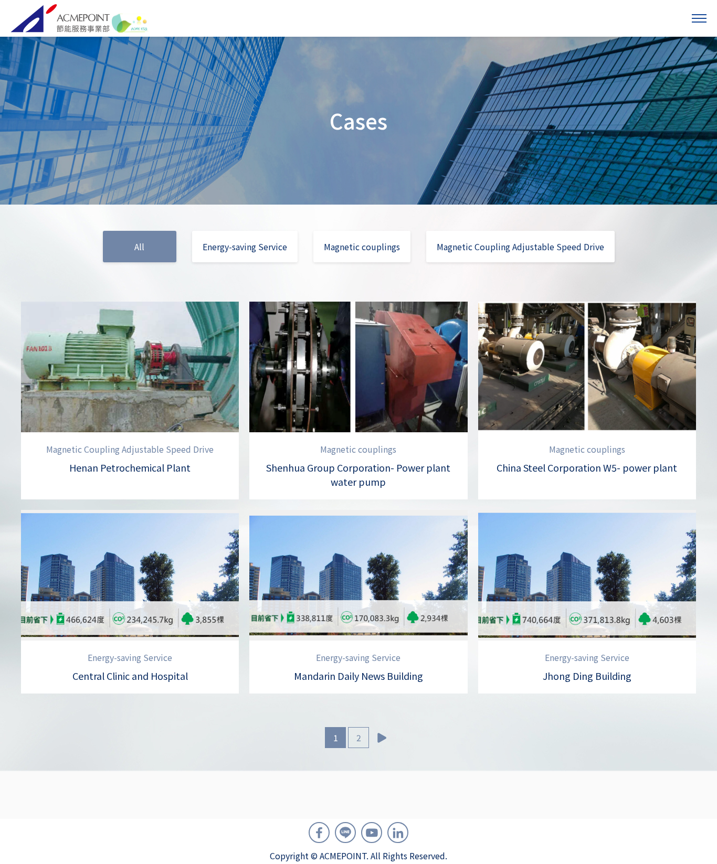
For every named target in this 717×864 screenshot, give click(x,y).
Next (381, 737)
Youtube (371, 832)
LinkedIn (397, 832)
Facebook (319, 832)
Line (345, 832)
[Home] (79, 18)
